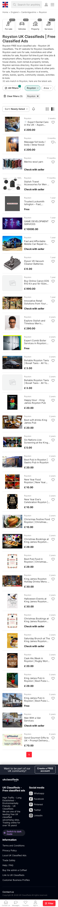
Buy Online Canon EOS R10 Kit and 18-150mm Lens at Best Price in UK (36, 282)
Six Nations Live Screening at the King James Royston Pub (36, 441)
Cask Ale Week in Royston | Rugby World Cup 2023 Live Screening (36, 660)
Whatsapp (39, 793)
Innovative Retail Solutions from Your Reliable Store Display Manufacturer (36, 302)
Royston (31, 96)
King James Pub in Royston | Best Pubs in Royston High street (36, 679)
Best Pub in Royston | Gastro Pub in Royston (36, 461)
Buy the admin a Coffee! (14, 870)
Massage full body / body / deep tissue (34, 143)
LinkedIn (38, 815)
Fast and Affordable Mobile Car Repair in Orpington (35, 242)
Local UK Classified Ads (14, 855)
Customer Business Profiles (16, 880)
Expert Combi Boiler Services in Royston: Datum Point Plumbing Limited (36, 342)
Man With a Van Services (32, 719)
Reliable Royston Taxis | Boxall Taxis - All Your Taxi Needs (36, 362)
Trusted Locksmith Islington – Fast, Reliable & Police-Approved (34, 203)
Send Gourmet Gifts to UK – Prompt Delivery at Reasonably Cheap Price (36, 739)
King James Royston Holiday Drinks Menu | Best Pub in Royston (36, 580)
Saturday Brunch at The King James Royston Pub (37, 640)
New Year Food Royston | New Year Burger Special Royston (37, 481)
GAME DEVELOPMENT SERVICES (36, 223)
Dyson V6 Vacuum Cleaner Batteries (34, 262)
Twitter (37, 810)
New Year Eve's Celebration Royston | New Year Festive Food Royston (36, 501)
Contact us (8, 892)
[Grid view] (47, 109)
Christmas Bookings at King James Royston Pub (36, 540)
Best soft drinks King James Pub (35, 421)
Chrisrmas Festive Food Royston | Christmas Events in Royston (37, 520)
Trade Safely (8, 860)
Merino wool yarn (33, 161)
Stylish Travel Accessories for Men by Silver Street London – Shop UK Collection (37, 183)
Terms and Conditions (13, 845)
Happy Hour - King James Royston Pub (35, 401)
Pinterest (38, 804)
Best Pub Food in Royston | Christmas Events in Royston (35, 560)
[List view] (53, 109)
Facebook (39, 799)
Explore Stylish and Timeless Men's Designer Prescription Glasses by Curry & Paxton (36, 322)
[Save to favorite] (53, 122)
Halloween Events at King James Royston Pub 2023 (35, 600)
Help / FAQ (7, 865)
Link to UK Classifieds (13, 875)
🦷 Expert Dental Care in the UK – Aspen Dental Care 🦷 (36, 123)
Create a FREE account (45, 769)
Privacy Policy (9, 850)
